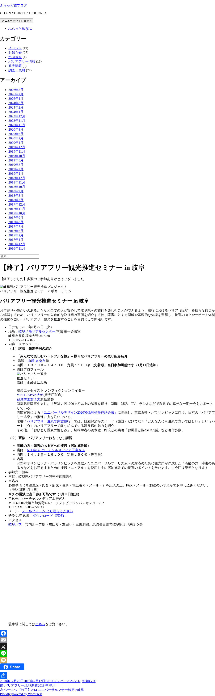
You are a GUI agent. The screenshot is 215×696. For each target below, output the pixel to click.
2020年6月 (16, 134)
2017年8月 (16, 222)
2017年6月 (16, 231)
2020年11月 (16, 125)
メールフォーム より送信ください (47, 511)
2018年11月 (16, 182)
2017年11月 (16, 209)
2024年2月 (16, 107)
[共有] (107, 675)
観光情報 (15, 66)
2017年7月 (16, 226)
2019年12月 (16, 147)
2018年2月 (16, 200)
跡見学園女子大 (28, 399)
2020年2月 (16, 138)
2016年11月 (16, 248)
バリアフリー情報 (21, 61)
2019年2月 (16, 169)
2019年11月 (16, 151)
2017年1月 (16, 239)
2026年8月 (16, 90)
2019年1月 (16, 173)
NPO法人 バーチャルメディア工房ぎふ (56, 450)
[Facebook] (107, 633)
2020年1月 (16, 142)
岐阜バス (15, 524)
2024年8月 (16, 103)
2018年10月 (16, 187)
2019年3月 (16, 164)
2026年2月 (16, 94)
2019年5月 (16, 160)
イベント (15, 48)
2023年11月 (16, 120)
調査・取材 (16, 70)
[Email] (107, 640)
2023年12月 (16, 116)
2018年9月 (16, 191)
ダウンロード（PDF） (49, 515)
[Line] (107, 653)
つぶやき (15, 57)
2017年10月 (16, 213)
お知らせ (15, 52)
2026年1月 (16, 98)
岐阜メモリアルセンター (36, 331)
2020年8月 (16, 129)
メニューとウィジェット (17, 20)
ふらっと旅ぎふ (20, 28)
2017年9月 (16, 217)
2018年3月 (16, 195)
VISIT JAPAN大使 (30, 395)
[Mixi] (107, 660)
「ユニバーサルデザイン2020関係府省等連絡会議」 (79, 412)
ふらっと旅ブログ (13, 5)
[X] (107, 646)
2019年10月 (16, 156)
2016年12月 (16, 244)
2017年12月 (16, 204)
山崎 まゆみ (36, 360)
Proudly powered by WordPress (21, 694)
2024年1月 (16, 112)
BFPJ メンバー (56, 681)
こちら (40, 624)
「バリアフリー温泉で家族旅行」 (49, 421)
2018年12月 (16, 178)
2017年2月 (16, 235)
